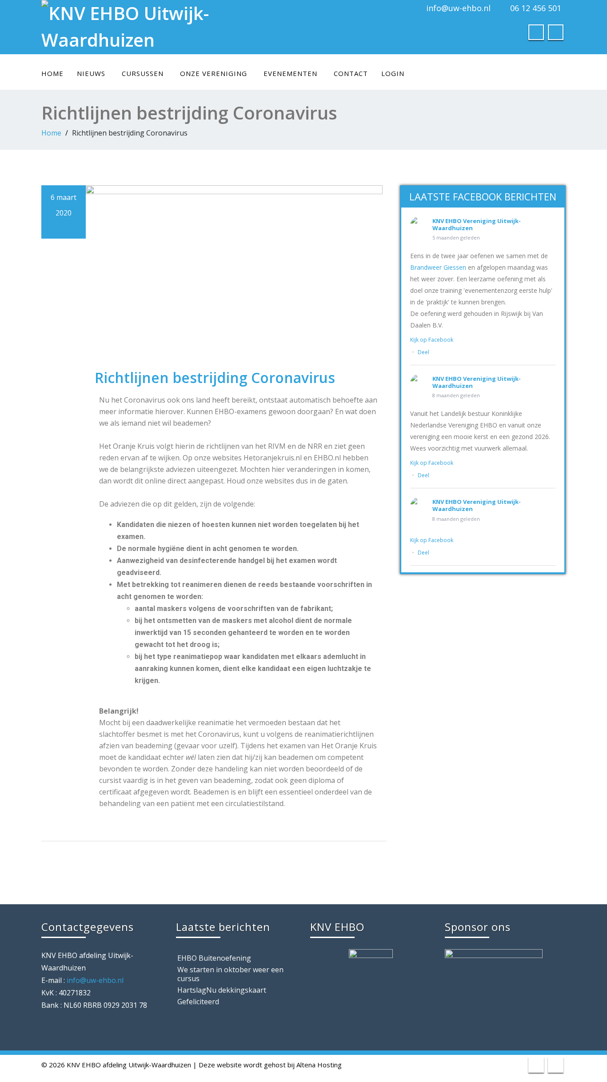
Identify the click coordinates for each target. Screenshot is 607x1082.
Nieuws (91, 73)
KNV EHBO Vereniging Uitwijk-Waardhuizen (476, 224)
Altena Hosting (319, 1064)
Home (52, 73)
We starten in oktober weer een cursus (230, 974)
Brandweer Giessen (438, 267)
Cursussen (143, 73)
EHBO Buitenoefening (214, 958)
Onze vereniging (213, 73)
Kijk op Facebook (431, 339)
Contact (351, 73)
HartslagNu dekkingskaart (221, 990)
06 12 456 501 (535, 8)
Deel (423, 352)
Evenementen (290, 73)
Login (392, 73)
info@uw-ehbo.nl (458, 8)
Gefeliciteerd (198, 1001)
